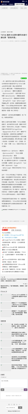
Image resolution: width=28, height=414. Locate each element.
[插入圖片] (22, 389)
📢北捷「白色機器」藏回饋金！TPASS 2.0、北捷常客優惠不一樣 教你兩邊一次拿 (14, 254)
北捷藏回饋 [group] (4, 8)
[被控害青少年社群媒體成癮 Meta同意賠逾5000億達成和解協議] (6, 359)
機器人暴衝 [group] (24, 8)
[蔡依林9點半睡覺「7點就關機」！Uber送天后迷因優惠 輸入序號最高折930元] (6, 367)
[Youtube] (23, 1)
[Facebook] (9, 404)
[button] (25, 1)
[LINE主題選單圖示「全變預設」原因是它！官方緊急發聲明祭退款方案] (6, 351)
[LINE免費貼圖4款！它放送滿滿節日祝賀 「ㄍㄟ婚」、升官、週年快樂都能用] (6, 343)
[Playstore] (17, 404)
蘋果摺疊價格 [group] (14, 8)
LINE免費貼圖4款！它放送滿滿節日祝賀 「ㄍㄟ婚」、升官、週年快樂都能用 (19, 342)
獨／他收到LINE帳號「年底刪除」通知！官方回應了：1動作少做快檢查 (19, 326)
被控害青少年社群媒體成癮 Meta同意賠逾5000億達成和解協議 (19, 358)
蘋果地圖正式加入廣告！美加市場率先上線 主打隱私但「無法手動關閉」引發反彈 (19, 334)
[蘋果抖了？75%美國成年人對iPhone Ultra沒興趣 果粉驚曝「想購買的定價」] (6, 305)
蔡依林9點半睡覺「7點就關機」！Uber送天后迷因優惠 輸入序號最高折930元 (19, 366)
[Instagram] (11, 404)
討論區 (3, 374)
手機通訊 (11, 4)
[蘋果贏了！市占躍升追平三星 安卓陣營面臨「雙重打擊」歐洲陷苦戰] (6, 313)
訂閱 (20, 407)
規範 (2, 389)
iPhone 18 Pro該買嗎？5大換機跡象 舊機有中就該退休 (19, 296)
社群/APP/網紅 (20, 4)
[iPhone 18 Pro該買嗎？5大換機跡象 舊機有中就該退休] (6, 297)
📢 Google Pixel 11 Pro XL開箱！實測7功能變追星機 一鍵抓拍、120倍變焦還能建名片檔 (13, 242)
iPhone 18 (4, 291)
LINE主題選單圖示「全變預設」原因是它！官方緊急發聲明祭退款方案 (19, 350)
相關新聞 (3, 321)
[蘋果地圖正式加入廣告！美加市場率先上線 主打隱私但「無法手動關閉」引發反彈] (6, 335)
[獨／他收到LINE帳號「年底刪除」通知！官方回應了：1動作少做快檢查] (6, 327)
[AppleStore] (19, 404)
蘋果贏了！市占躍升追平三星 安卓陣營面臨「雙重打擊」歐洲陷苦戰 (19, 312)
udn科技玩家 (3, 32)
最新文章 (4, 4)
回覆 (26, 389)
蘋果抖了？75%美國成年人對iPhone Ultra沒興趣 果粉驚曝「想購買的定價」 (19, 304)
